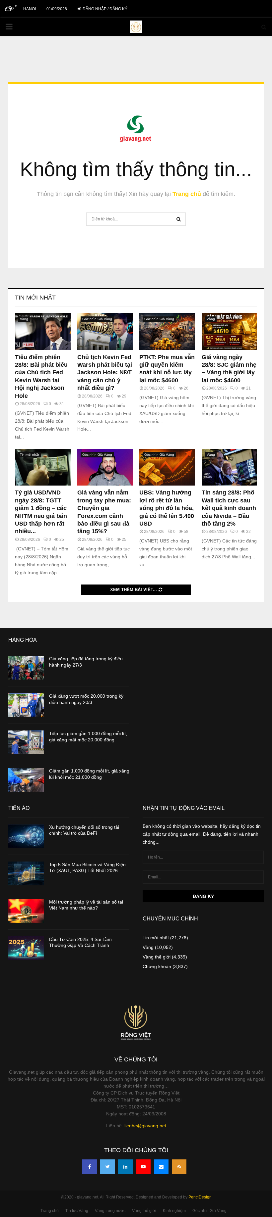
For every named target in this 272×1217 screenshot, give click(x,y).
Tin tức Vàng (76, 1210)
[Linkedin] (125, 1166)
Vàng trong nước (110, 1210)
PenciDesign (200, 1197)
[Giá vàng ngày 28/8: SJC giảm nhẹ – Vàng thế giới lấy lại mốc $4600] (229, 331)
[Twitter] (107, 1166)
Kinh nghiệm (174, 1210)
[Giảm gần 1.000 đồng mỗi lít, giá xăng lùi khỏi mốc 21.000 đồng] (26, 780)
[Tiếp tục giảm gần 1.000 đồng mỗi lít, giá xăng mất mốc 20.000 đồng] (26, 742)
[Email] (161, 1166)
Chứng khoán (157, 966)
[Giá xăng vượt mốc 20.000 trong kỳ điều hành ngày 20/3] (26, 705)
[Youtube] (143, 1166)
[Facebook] (89, 1166)
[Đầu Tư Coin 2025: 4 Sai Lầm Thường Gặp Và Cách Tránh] (26, 948)
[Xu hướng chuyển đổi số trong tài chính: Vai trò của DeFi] (26, 836)
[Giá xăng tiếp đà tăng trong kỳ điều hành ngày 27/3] (26, 667)
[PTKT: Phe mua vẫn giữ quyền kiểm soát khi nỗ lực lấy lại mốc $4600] (167, 331)
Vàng (24, 319)
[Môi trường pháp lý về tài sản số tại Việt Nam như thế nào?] (26, 911)
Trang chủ (186, 194)
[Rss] (179, 1166)
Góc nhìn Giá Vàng (97, 319)
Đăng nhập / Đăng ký (104, 9)
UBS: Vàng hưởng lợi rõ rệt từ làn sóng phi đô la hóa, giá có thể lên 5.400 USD (166, 508)
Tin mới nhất (35, 297)
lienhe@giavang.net (145, 1125)
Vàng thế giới (156, 957)
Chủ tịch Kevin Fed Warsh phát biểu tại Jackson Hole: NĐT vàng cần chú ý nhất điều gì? (104, 373)
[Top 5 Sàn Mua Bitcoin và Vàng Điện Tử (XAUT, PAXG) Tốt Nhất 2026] (26, 873)
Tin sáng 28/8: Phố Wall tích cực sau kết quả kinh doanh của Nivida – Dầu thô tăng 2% (229, 508)
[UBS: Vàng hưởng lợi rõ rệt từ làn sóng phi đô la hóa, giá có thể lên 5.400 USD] (167, 467)
